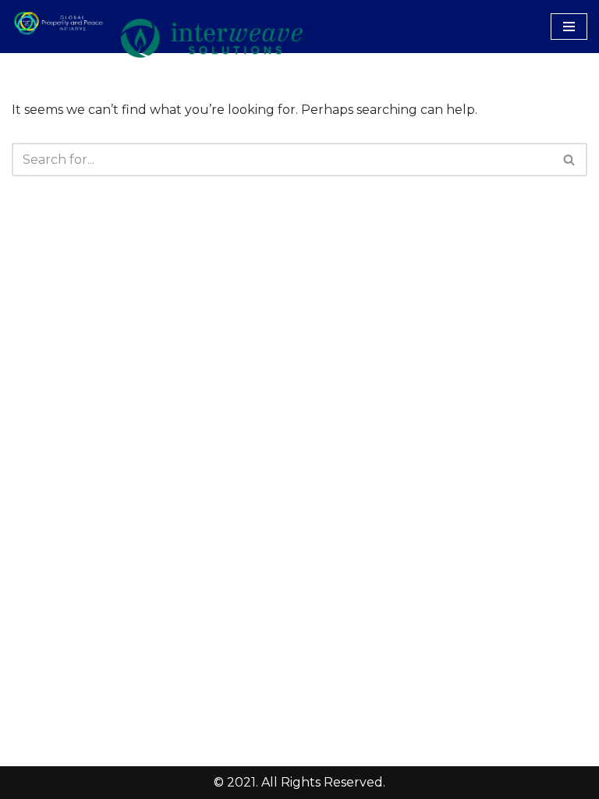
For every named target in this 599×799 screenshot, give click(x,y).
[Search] (569, 159)
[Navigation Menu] (569, 26)
